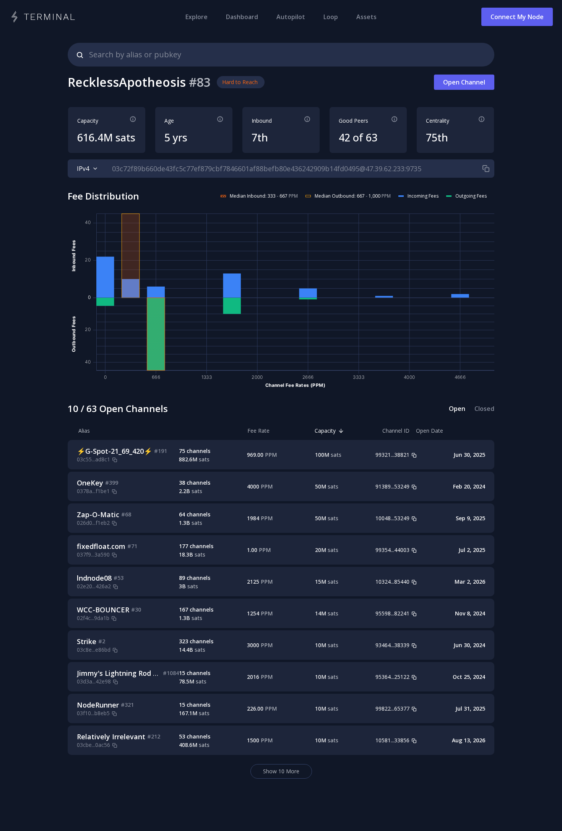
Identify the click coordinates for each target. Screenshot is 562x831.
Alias (84, 430)
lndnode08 (94, 578)
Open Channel (464, 82)
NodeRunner (98, 704)
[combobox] (281, 55)
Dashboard (242, 17)
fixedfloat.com (101, 546)
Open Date (429, 430)
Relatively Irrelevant (111, 736)
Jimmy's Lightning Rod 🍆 (119, 673)
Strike (86, 641)
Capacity (325, 430)
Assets (366, 17)
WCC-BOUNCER (103, 609)
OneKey (90, 482)
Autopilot (290, 17)
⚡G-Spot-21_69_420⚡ (114, 451)
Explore (196, 17)
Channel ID (395, 430)
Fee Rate (258, 430)
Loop (330, 17)
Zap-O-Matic (98, 514)
